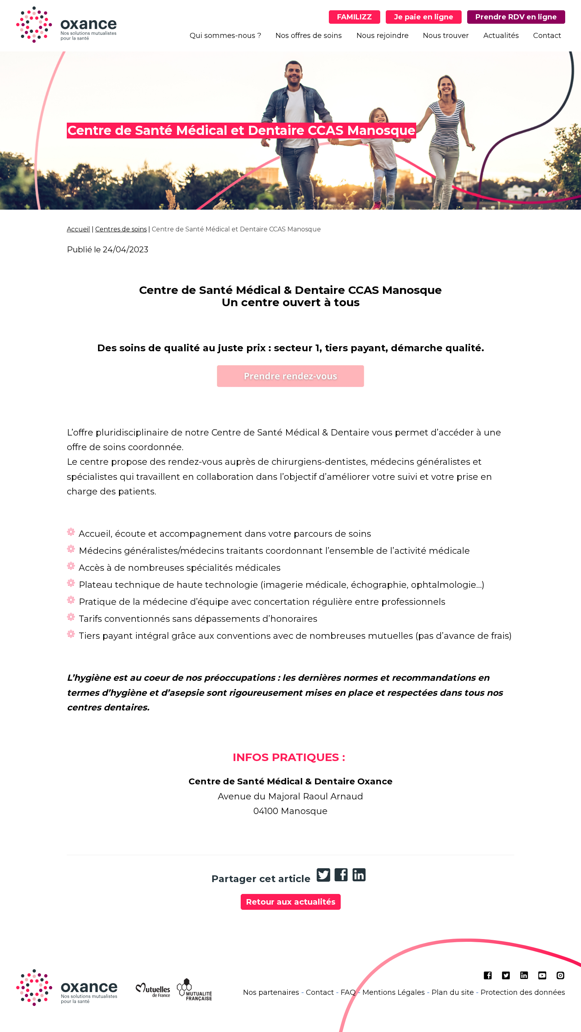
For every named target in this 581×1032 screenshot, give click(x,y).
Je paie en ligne (423, 17)
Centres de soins (121, 229)
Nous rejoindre (383, 35)
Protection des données (523, 992)
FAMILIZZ (354, 17)
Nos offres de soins (308, 35)
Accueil (78, 229)
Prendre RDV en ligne (516, 17)
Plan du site (453, 992)
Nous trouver (446, 35)
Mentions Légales (393, 992)
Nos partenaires (271, 992)
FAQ (348, 992)
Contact (547, 35)
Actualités (501, 35)
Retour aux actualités (291, 902)
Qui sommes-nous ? (225, 35)
